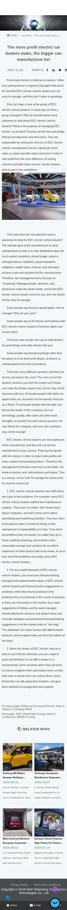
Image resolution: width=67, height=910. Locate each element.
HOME (13, 35)
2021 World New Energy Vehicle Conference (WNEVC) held (28, 715)
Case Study (26, 35)
